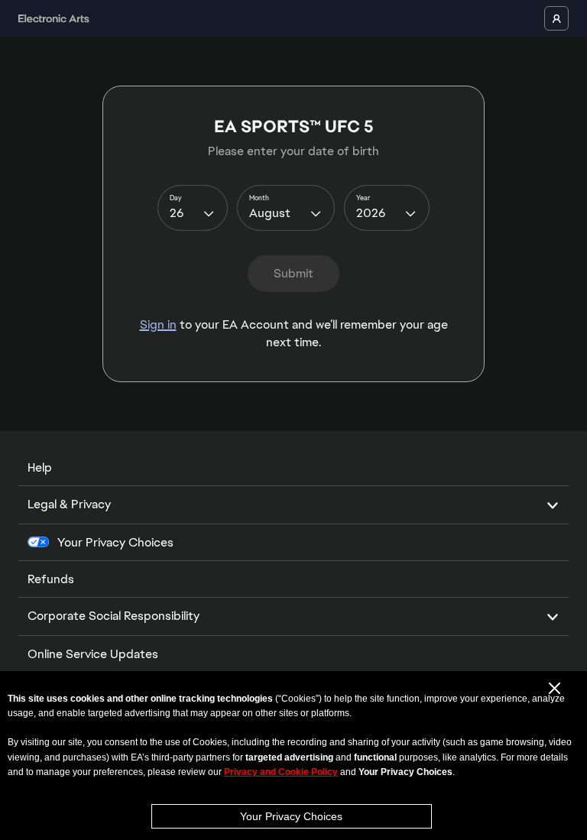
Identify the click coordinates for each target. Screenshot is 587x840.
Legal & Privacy (69, 504)
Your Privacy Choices (291, 816)
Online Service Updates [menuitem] (93, 654)
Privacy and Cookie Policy (281, 772)
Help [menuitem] (40, 467)
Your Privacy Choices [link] (115, 543)
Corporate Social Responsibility (113, 616)
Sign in (158, 324)
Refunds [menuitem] (51, 579)
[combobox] (192, 208)
